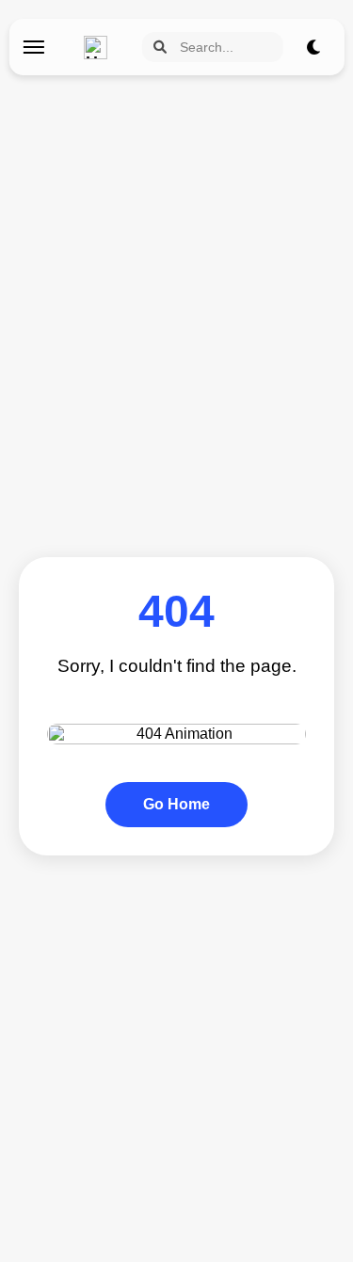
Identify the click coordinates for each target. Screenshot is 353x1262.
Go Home (176, 804)
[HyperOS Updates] (100, 47)
